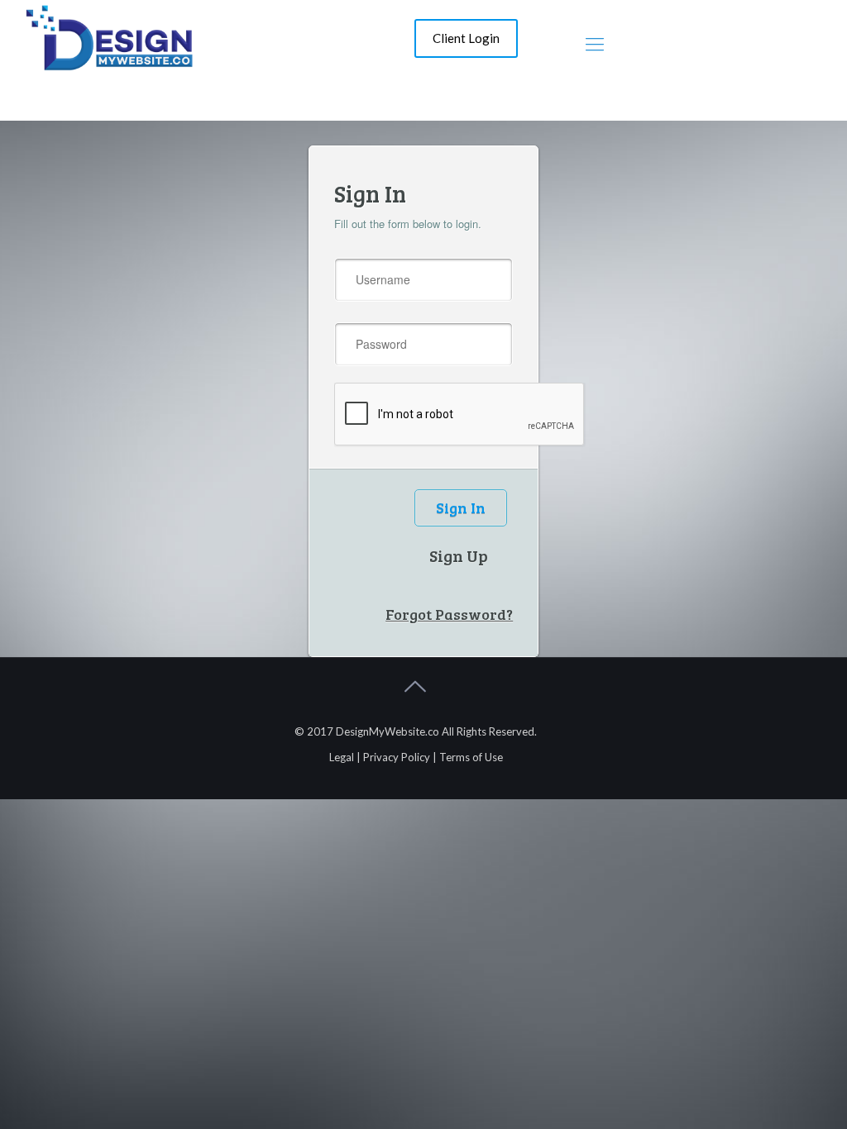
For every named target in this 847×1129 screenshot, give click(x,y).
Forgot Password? (449, 614)
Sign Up (458, 555)
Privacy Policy (396, 757)
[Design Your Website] (108, 35)
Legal (341, 757)
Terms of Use (471, 757)
